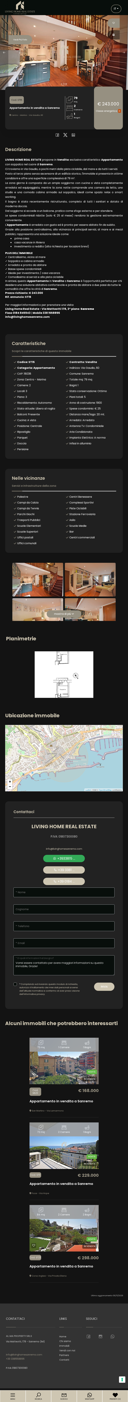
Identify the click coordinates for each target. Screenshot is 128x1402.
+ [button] (10, 782)
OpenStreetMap (105, 790)
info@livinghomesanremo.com (64, 849)
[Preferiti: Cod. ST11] (33, 1162)
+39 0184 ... (66, 881)
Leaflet (88, 790)
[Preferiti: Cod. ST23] (33, 1245)
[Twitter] (64, 135)
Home (62, 1336)
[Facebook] (56, 135)
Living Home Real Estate (64, 826)
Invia (104, 987)
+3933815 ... (65, 858)
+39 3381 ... (65, 870)
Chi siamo (65, 1341)
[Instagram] (100, 1336)
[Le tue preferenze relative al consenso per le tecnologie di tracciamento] (122, 1379)
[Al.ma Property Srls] (20, 7)
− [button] (10, 787)
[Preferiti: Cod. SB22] (33, 1078)
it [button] (115, 9)
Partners (64, 1355)
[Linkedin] (72, 135)
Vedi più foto (20, 39)
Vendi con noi (67, 1350)
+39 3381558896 (15, 1358)
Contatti (64, 1359)
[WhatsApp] (112, 1336)
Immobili (64, 1346)
